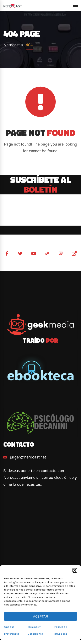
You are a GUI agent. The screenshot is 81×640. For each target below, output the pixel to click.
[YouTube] (33, 253)
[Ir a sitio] (40, 325)
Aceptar (40, 616)
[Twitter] (20, 253)
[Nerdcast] (12, 5)
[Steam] (47, 253)
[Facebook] (6, 253)
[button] (75, 570)
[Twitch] (60, 253)
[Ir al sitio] (40, 368)
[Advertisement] (40, 551)
